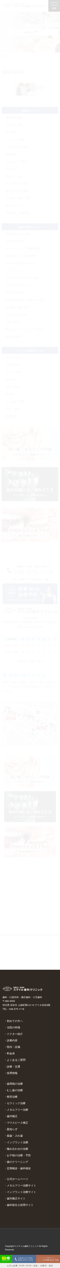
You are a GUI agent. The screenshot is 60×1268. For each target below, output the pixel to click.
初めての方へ (15, 1021)
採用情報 (12, 1073)
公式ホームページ (17, 1179)
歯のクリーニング (17, 1162)
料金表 (11, 1053)
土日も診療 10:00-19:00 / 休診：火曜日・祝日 (30, 1265)
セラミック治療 (16, 1103)
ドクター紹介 (15, 1034)
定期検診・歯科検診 (19, 1168)
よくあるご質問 (16, 1060)
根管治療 (12, 1096)
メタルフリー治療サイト (21, 1185)
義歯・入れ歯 (15, 1135)
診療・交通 (13, 1066)
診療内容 (12, 1040)
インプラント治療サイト (21, 1192)
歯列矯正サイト (16, 1198)
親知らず (12, 1129)
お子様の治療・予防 (19, 1155)
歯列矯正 (12, 1116)
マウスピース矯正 (17, 1122)
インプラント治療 (17, 1142)
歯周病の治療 (15, 1083)
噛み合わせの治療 (17, 1149)
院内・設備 (13, 1047)
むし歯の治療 (15, 1090)
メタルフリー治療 (17, 1109)
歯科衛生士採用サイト (20, 1205)
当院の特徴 (13, 1027)
